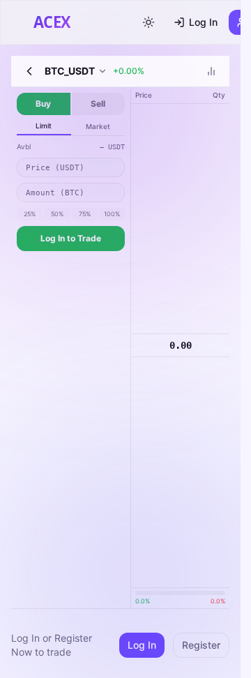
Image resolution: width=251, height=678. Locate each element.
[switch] (148, 22)
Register (201, 645)
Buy (43, 103)
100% (112, 214)
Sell (98, 103)
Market (98, 126)
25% (30, 214)
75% (85, 214)
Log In (203, 22)
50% (57, 214)
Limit (44, 125)
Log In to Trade (70, 238)
